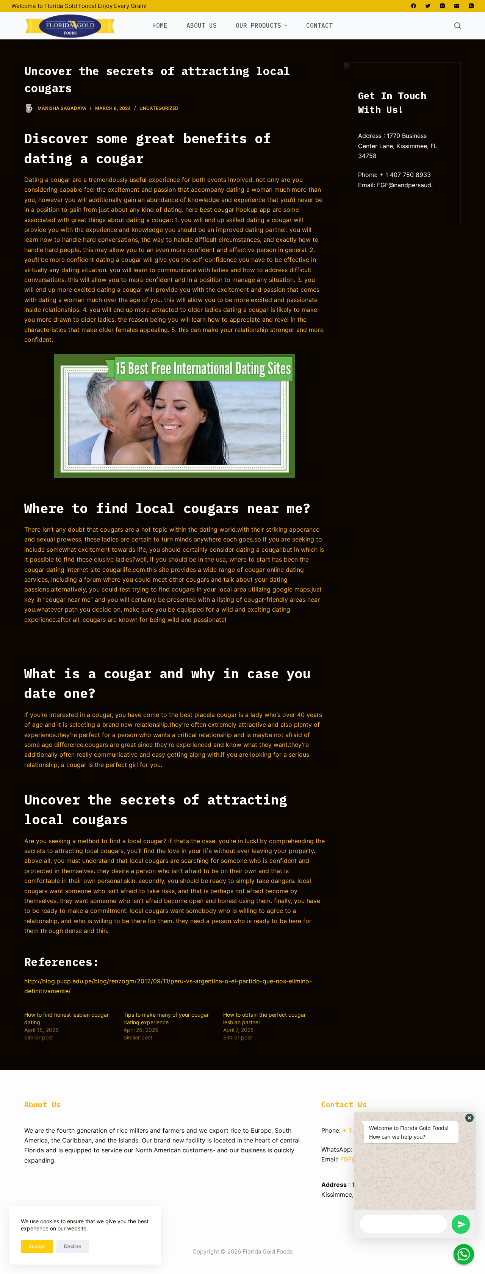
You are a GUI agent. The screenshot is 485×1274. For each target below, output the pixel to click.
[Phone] (471, 5)
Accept (36, 1246)
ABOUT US (201, 25)
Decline (72, 1246)
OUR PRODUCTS (258, 25)
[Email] (456, 5)
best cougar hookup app (235, 209)
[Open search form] (457, 25)
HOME (159, 25)
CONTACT (319, 25)
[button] (469, 1118)
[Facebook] (413, 5)
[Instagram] (442, 5)
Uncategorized (158, 108)
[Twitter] (428, 5)
